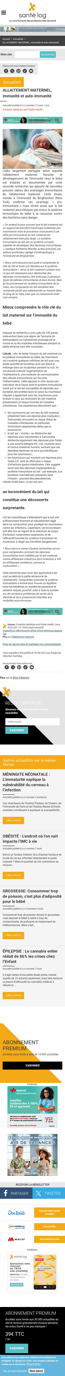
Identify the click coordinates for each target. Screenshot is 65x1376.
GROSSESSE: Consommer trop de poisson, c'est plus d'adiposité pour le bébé (32, 896)
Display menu (3, 12)
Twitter (12, 70)
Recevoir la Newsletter (32, 1184)
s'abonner (17, 1348)
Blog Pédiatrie (21, 677)
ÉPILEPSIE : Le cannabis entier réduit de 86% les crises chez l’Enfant (30, 956)
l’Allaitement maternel (23, 636)
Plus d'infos (33, 1364)
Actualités (18, 39)
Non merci (36, 1370)
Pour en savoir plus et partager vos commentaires (32, 644)
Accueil (6, 39)
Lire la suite (13, 820)
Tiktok (24, 70)
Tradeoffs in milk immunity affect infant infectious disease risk (32, 632)
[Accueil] (32, 7)
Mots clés (6, 54)
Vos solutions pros (49, 1239)
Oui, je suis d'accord (14, 1371)
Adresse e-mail (14, 716)
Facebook (6, 70)
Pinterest (18, 70)
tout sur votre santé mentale (49, 1212)
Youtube (32, 666)
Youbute (31, 70)
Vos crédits (50, 1226)
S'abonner (17, 730)
